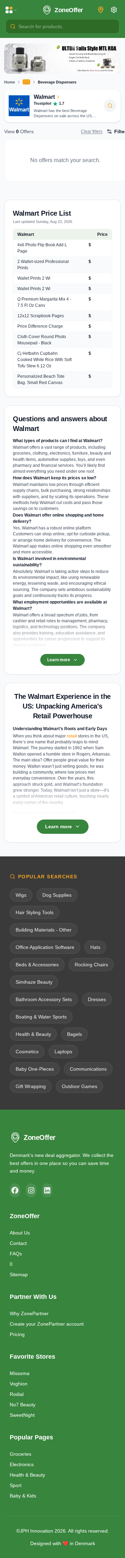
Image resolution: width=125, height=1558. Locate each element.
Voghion (18, 1384)
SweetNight (22, 1415)
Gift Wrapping (31, 1086)
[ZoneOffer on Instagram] (31, 1190)
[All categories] (11, 10)
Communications (88, 1069)
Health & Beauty (33, 1034)
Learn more (58, 659)
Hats (95, 947)
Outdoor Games (79, 1086)
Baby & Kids (23, 1496)
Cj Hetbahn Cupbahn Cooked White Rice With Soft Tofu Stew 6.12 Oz (44, 359)
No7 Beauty (22, 1404)
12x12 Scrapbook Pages (40, 315)
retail (72, 736)
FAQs (16, 1253)
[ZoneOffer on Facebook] (15, 1190)
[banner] (62, 58)
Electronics (22, 1464)
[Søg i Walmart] (110, 105)
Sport (16, 1485)
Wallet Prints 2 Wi (33, 278)
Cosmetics (27, 1051)
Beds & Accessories (37, 964)
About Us (20, 1233)
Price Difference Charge (40, 326)
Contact (18, 1243)
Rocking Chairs (91, 964)
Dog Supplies (57, 895)
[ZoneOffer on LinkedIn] (47, 1190)
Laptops (63, 1051)
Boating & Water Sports (41, 1017)
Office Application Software (45, 947)
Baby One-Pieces (35, 1069)
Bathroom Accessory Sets (44, 999)
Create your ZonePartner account (47, 1324)
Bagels (74, 1034)
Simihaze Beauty (34, 982)
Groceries (20, 1454)
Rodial (17, 1394)
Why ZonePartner (29, 1313)
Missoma (20, 1373)
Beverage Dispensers (57, 82)
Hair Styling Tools (34, 912)
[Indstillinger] (113, 9)
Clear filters (91, 131)
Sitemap (19, 1274)
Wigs (21, 895)
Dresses (97, 999)
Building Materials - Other (44, 930)
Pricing (17, 1334)
